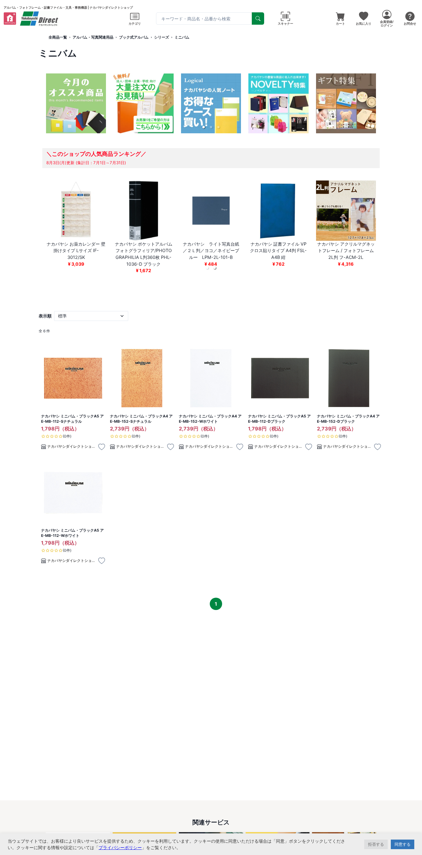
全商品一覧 (58, 37)
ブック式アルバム (134, 37)
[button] (203, 127)
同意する (403, 844)
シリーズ (161, 37)
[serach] (258, 18)
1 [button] (216, 604)
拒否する (376, 844)
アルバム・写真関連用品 (93, 37)
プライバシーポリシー (120, 847)
